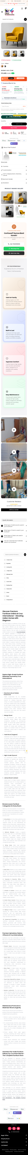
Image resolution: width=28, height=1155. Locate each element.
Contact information (19, 1151)
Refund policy (5, 1149)
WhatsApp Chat (15, 248)
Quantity (3, 121)
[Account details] (22, 8)
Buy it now (14, 127)
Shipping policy (9, 1151)
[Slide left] (2, 54)
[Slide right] (25, 54)
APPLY (24, 106)
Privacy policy (13, 1149)
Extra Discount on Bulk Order (8, 113)
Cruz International (21, 632)
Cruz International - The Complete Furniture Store (14, 1098)
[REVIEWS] (26, 750)
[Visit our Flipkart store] (18, 1118)
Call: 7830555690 (15, 244)
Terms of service (22, 1149)
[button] (2, 12)
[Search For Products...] (25, 19)
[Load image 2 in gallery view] (14, 53)
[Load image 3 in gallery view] (21, 53)
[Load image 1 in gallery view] (7, 53)
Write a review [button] (13, 510)
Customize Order (22, 113)
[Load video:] (14, 430)
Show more (4, 162)
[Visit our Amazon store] (11, 1118)
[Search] (25, 554)
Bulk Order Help (15, 253)
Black (5, 66)
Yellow (2, 66)
